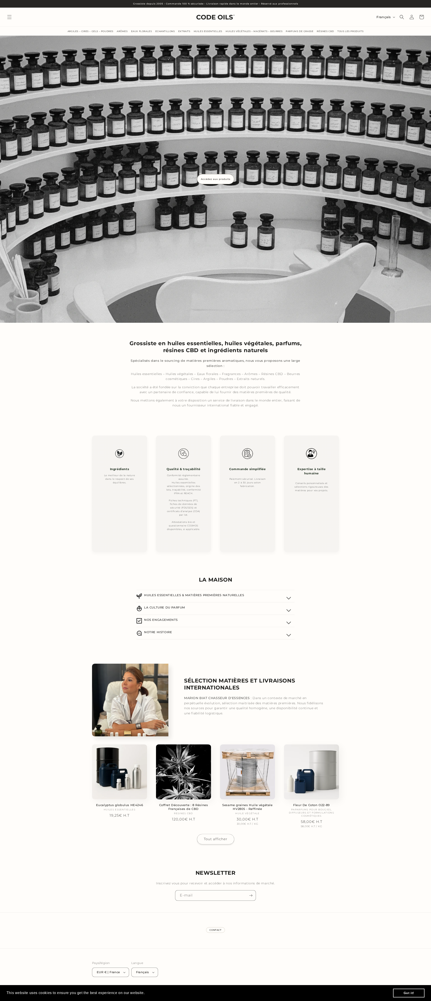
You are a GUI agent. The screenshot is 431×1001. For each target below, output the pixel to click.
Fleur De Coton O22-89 (311, 805)
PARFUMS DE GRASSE (299, 31)
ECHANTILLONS (165, 31)
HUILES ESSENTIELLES (208, 31)
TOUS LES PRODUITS (350, 31)
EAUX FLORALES (141, 31)
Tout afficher (215, 839)
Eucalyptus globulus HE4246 (119, 805)
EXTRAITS (184, 31)
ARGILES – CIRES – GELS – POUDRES (90, 31)
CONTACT (215, 930)
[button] (9, 17)
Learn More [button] (156, 993)
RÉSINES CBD (325, 31)
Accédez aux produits (215, 179)
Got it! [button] (409, 993)
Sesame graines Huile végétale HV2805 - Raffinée (247, 807)
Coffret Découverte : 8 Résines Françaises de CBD (183, 807)
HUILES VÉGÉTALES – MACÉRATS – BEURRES (254, 31)
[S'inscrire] (251, 895)
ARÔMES (122, 31)
